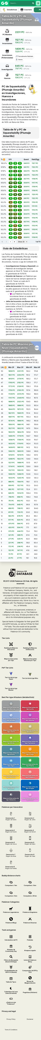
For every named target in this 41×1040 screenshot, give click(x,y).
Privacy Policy (11, 1019)
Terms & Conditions (11, 1030)
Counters (28, 10)
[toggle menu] (33, 3)
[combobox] (20, 3)
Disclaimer (30, 1019)
